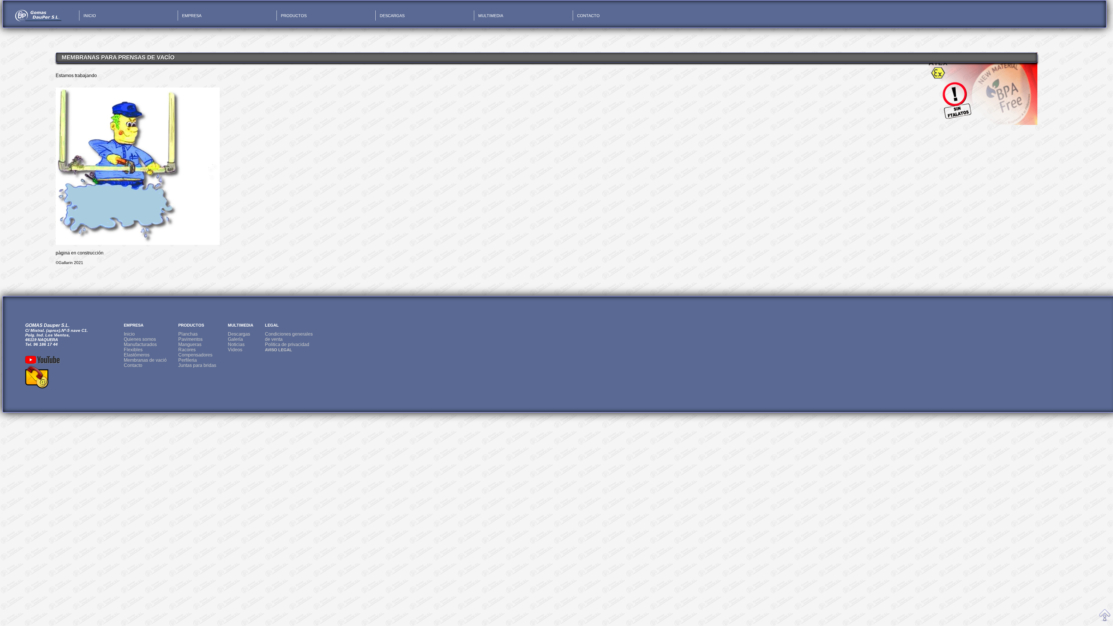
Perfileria (187, 360)
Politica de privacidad (287, 344)
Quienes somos (140, 339)
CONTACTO (588, 15)
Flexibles (133, 349)
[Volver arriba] (1105, 615)
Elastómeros (137, 354)
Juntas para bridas (197, 365)
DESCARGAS (392, 15)
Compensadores (195, 354)
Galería (235, 339)
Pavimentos (190, 339)
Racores (187, 349)
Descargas (239, 334)
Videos (235, 349)
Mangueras (189, 344)
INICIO (89, 15)
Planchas (188, 334)
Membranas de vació (145, 360)
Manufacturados (140, 344)
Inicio (129, 334)
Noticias (236, 344)
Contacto (133, 365)
